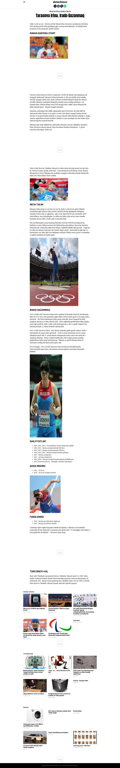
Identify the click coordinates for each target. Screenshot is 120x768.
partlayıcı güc (53, 26)
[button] (24, 2)
